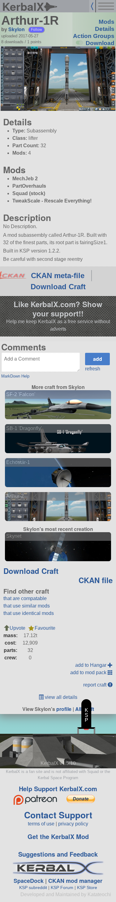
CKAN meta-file (57, 275)
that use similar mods (26, 605)
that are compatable (25, 598)
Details (104, 29)
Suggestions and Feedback (58, 854)
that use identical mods (28, 613)
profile (63, 708)
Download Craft (58, 286)
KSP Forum (62, 887)
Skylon (16, 29)
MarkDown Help (15, 376)
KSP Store (87, 887)
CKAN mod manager (75, 881)
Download (100, 43)
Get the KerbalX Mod (58, 836)
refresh (92, 368)
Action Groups (93, 36)
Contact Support (58, 814)
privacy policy (73, 823)
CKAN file (96, 580)
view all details (60, 697)
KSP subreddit (33, 887)
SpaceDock (29, 881)
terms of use (41, 823)
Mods (106, 22)
